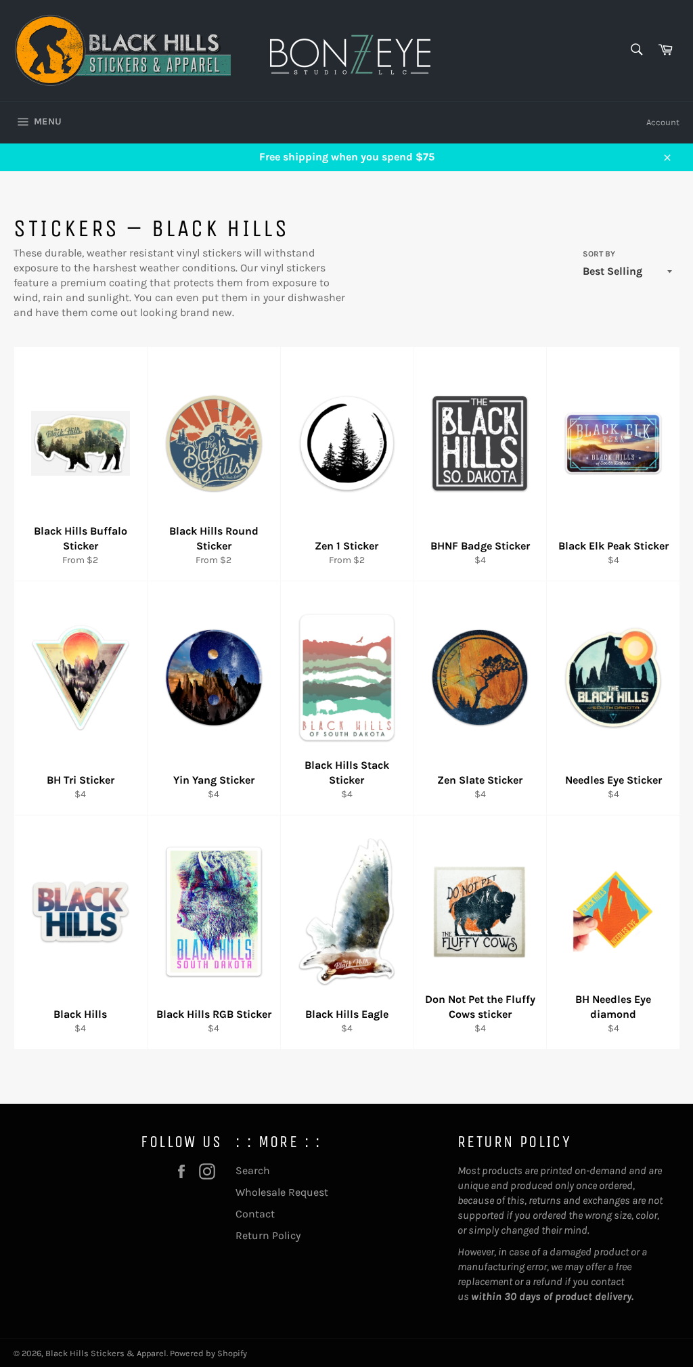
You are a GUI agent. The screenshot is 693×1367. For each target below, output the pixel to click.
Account (662, 122)
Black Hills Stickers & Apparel (105, 1353)
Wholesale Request (282, 1192)
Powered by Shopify (208, 1353)
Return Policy (268, 1235)
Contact (255, 1213)
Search (253, 1170)
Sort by (599, 254)
